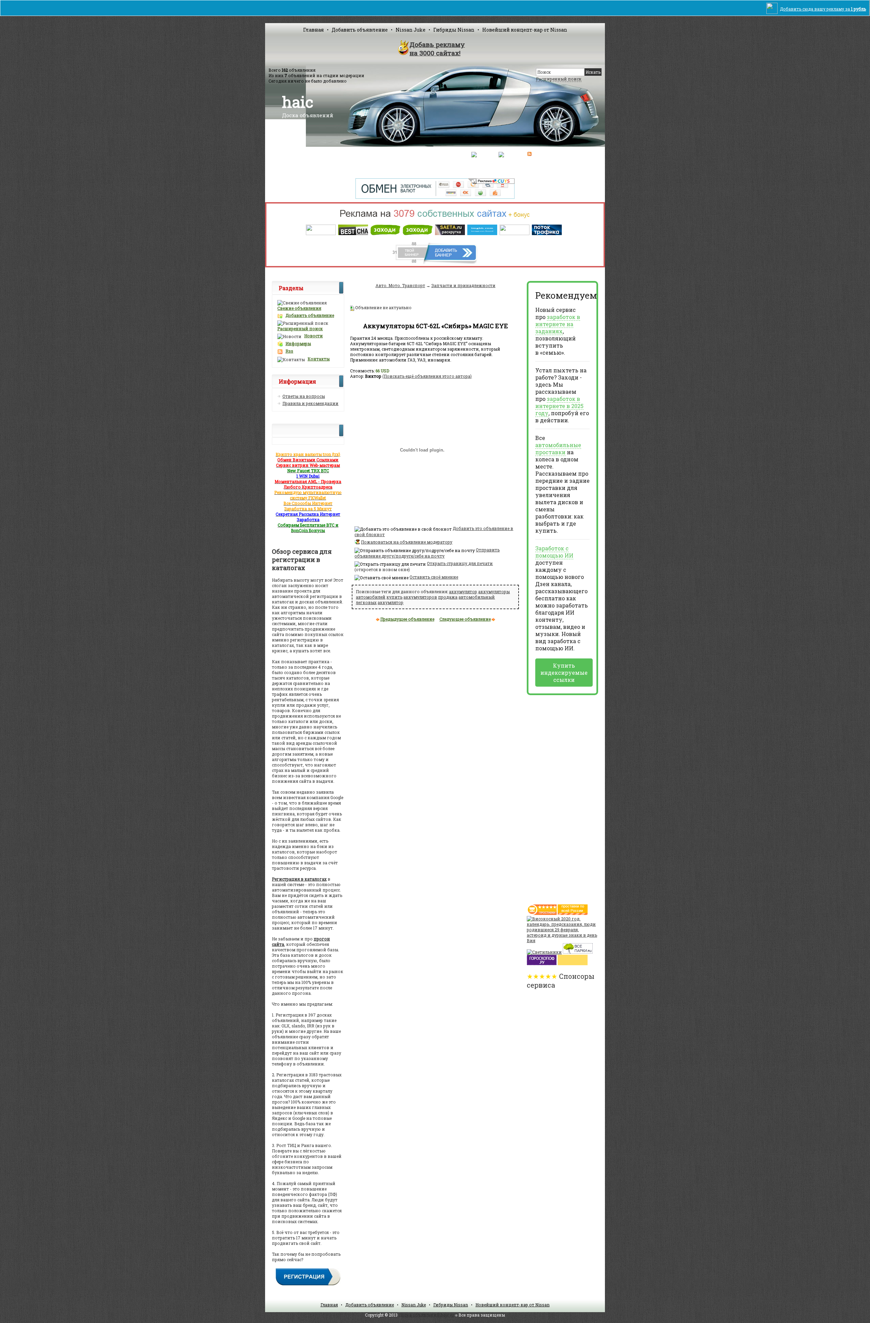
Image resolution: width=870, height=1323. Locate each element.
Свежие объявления (299, 308)
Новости (313, 335)
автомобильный (476, 597)
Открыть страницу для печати (460, 563)
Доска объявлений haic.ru (426, 1315)
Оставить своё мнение (434, 577)
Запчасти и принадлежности (463, 285)
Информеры (298, 343)
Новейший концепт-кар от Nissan (524, 30)
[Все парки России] (578, 952)
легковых (366, 602)
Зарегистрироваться (442, 155)
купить (394, 597)
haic (297, 102)
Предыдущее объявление (407, 619)
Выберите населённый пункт (365, 155)
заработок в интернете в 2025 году (559, 406)
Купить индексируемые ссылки (564, 672)
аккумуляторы (494, 591)
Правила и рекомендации (310, 403)
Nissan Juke (410, 30)
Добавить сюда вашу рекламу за (823, 9)
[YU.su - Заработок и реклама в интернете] (573, 963)
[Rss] (529, 154)
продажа (447, 597)
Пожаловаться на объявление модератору (406, 542)
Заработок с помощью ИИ (554, 552)
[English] (508, 154)
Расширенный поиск (558, 79)
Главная (313, 30)
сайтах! (437, 48)
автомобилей (370, 597)
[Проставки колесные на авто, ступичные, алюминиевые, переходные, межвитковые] (573, 913)
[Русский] (481, 154)
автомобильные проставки (558, 448)
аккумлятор (390, 602)
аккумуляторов (420, 597)
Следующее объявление (465, 619)
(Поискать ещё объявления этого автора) (427, 376)
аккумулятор (463, 591)
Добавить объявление (360, 30)
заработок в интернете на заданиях (557, 324)
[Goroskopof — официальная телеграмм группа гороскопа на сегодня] (542, 963)
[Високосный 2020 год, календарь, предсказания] (562, 940)
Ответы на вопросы (303, 396)
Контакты (319, 358)
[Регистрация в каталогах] (308, 1284)
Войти (408, 155)
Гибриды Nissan (453, 30)
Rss (289, 351)
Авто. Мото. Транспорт (400, 285)
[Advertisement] (554, 797)
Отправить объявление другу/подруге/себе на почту (427, 553)
